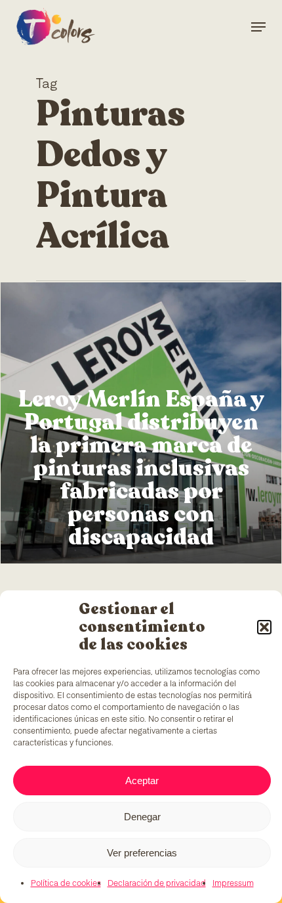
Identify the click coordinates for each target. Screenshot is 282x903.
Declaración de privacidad (157, 884)
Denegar (142, 816)
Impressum (233, 884)
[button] (264, 627)
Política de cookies (66, 884)
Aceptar (142, 780)
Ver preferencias (142, 852)
